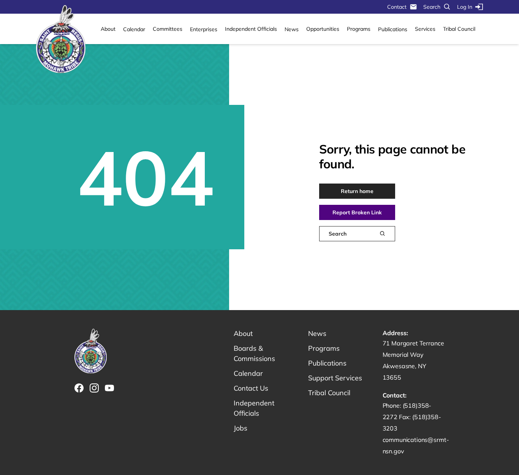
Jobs (240, 428)
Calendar (134, 29)
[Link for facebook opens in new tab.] (79, 388)
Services (425, 28)
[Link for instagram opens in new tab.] (94, 388)
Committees (167, 28)
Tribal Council (459, 28)
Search (431, 6)
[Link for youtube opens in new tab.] (109, 388)
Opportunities (322, 28)
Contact (397, 6)
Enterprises (203, 29)
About (108, 28)
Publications (392, 29)
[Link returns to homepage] (60, 39)
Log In (464, 6)
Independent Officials (251, 28)
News (292, 29)
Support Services (335, 378)
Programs (358, 28)
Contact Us (251, 388)
